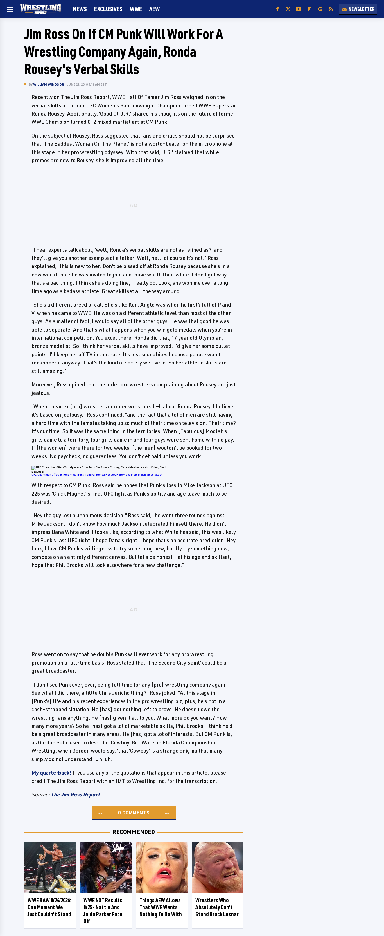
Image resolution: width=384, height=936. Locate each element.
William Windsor (48, 84)
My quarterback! (51, 772)
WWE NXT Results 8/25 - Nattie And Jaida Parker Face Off (103, 911)
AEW (154, 9)
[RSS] (330, 9)
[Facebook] (277, 9)
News (80, 9)
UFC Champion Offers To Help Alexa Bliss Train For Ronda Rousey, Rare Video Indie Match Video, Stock (96, 474)
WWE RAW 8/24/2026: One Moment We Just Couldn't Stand (49, 907)
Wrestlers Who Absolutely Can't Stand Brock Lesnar (217, 907)
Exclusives (108, 9)
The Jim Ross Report (75, 794)
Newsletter (361, 9)
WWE (136, 9)
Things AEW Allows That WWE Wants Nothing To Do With (160, 907)
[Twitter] (288, 9)
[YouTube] (298, 9)
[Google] (320, 9)
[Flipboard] (309, 9)
